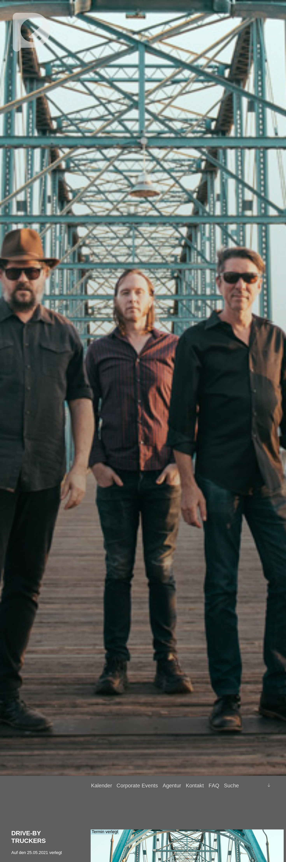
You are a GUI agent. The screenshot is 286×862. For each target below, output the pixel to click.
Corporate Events (137, 786)
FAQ (214, 786)
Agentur (172, 786)
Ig (259, 785)
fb (252, 785)
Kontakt (195, 786)
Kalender (101, 786)
